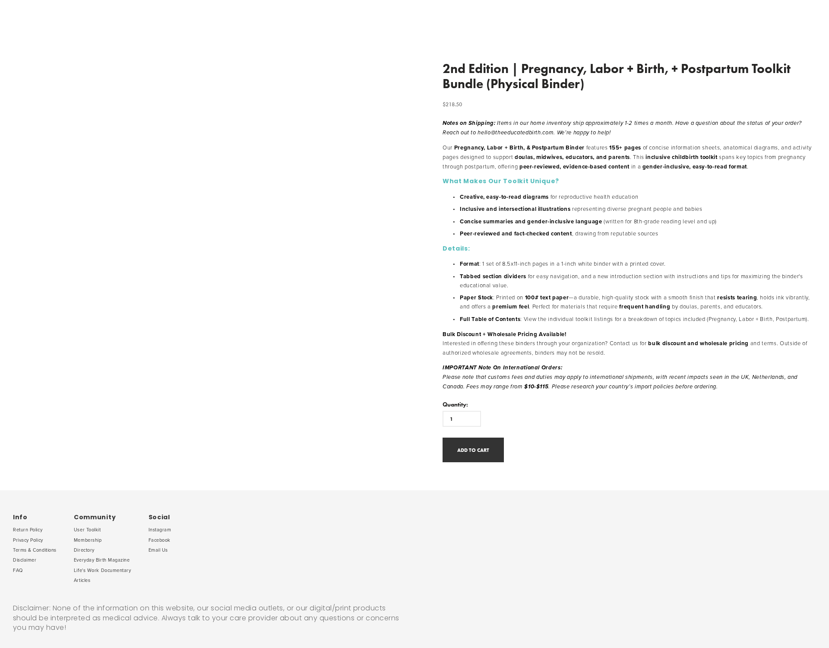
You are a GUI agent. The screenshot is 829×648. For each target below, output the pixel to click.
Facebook (160, 540)
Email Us (158, 549)
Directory (84, 549)
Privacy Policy (28, 540)
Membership (88, 540)
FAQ (18, 570)
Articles (82, 580)
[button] (473, 450)
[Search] (72, 22)
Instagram (160, 529)
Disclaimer (25, 559)
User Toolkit (87, 529)
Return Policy (27, 529)
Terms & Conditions (35, 549)
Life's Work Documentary (102, 570)
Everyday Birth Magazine (102, 559)
